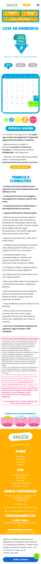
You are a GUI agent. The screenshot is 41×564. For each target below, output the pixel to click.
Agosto (8, 65)
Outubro (32, 65)
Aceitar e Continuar (20, 560)
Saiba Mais (14, 553)
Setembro (20, 65)
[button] (38, 5)
